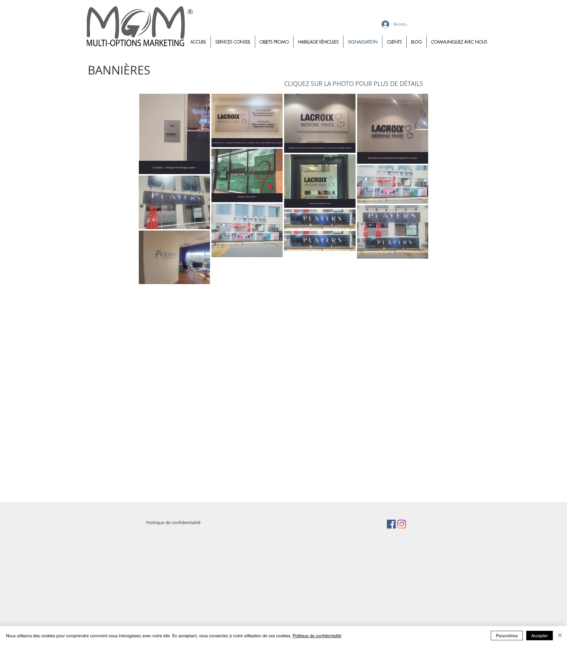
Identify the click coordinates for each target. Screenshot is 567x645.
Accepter (539, 635)
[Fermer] (559, 635)
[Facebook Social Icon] (391, 524)
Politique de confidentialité (317, 635)
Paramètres (507, 635)
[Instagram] (401, 524)
